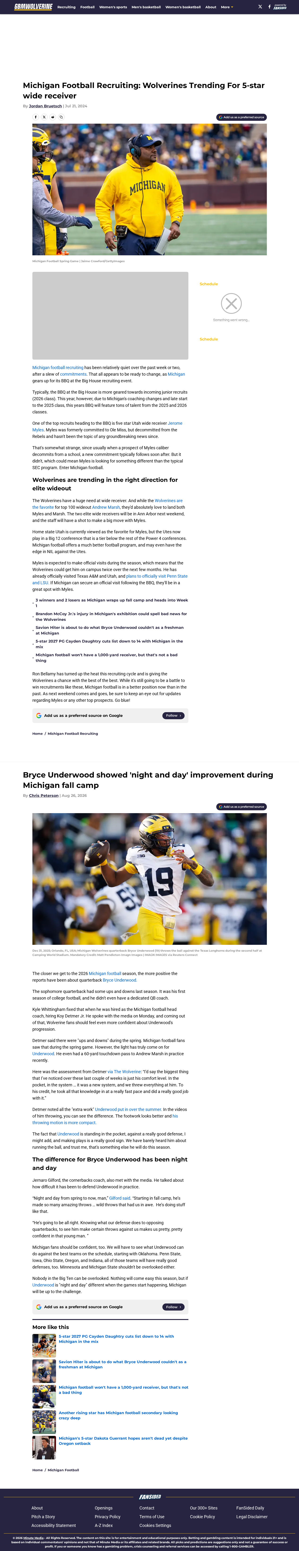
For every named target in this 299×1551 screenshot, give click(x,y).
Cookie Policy (202, 1516)
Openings (104, 1507)
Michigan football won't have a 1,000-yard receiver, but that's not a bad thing (107, 658)
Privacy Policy (108, 1516)
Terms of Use (152, 1516)
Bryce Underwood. (120, 980)
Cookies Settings (155, 1525)
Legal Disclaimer (252, 1516)
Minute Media (33, 1538)
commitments (73, 374)
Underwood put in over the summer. (128, 1109)
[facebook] (270, 6)
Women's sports (113, 7)
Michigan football (105, 973)
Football (87, 7)
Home (37, 733)
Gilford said (119, 1198)
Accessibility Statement (53, 1525)
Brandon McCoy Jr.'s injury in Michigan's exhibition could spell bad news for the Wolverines (111, 617)
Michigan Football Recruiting (73, 733)
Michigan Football (63, 1470)
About (210, 7)
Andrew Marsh (106, 507)
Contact (146, 1507)
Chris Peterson (44, 795)
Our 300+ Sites (203, 1507)
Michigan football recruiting (58, 367)
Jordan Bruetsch (45, 106)
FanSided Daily (250, 1507)
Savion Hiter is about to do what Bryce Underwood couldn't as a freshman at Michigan (110, 630)
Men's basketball (146, 7)
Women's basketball (183, 7)
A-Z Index (104, 1525)
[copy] (61, 117)
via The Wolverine (124, 1071)
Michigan (176, 374)
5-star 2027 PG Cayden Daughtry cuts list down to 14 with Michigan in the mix (109, 644)
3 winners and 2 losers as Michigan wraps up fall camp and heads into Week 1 (112, 603)
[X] (260, 6)
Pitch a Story (43, 1516)
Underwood (43, 1053)
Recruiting (66, 7)
